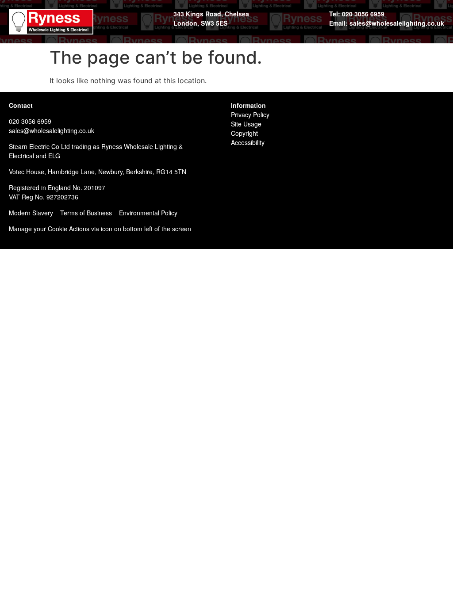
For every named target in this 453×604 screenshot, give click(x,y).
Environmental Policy (148, 212)
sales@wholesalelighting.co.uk (51, 130)
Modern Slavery (31, 212)
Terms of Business (86, 212)
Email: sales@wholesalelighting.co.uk (386, 23)
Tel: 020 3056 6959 (356, 13)
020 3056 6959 (30, 121)
